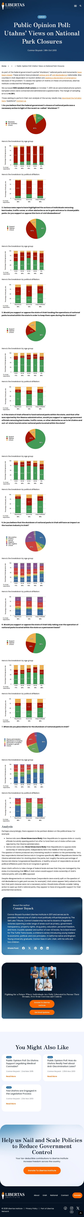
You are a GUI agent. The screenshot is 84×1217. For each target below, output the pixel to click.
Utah (45, 1195)
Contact (65, 1195)
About (36, 1195)
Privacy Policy (32, 1208)
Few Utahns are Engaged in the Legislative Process (21, 1092)
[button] (75, 6)
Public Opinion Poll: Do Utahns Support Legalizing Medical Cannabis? (22, 1063)
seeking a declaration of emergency (60, 78)
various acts (44, 75)
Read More (11, 1076)
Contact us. (21, 101)
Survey (42, 17)
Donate (77, 1195)
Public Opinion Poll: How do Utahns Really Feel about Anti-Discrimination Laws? (61, 1063)
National (54, 1195)
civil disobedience (59, 75)
